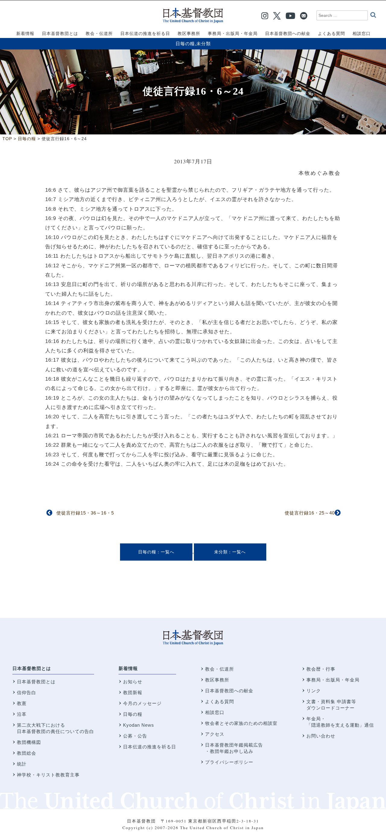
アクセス (214, 734)
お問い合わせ (320, 735)
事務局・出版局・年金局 (332, 679)
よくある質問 (219, 701)
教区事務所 (217, 679)
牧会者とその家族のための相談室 (241, 723)
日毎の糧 (185, 43)
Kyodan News (138, 725)
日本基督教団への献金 (229, 690)
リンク (313, 690)
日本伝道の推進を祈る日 (149, 746)
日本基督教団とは (31, 668)
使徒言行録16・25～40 (310, 512)
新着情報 (128, 668)
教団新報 (132, 692)
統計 (22, 763)
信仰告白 (26, 692)
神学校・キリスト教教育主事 (48, 774)
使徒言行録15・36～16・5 (85, 512)
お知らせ (132, 681)
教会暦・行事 (320, 669)
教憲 (22, 703)
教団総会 (26, 753)
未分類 (203, 43)
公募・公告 (135, 735)
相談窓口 (214, 712)
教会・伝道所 (219, 669)
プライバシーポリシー (229, 762)
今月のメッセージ (142, 703)
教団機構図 (29, 742)
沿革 (22, 714)
